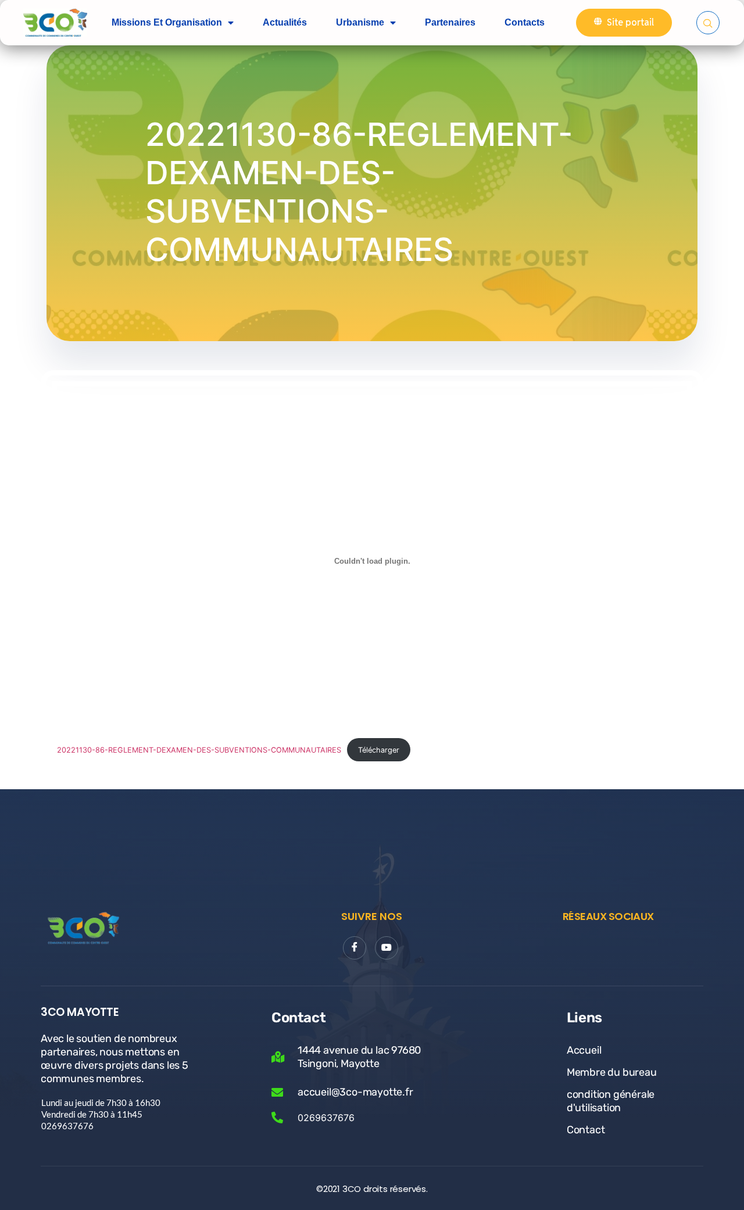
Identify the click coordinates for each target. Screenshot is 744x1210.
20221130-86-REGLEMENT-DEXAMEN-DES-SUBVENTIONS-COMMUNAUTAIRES (199, 750)
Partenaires (450, 22)
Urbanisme (360, 22)
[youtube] (386, 948)
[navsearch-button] (708, 22)
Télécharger (378, 750)
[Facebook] (354, 948)
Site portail (630, 22)
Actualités (285, 22)
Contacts (525, 22)
